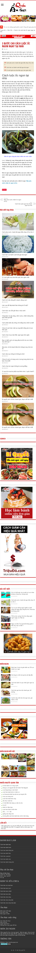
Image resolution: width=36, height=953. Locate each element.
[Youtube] (21, 950)
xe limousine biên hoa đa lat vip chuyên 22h (14, 794)
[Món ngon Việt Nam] (18, 18)
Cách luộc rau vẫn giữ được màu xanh (13, 310)
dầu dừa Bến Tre (11, 827)
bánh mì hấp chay (8, 807)
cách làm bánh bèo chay (9, 798)
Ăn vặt (2, 877)
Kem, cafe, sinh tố (5, 876)
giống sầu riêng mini (8, 814)
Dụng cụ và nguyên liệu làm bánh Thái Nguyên (15, 787)
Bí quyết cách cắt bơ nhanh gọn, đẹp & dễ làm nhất (17, 399)
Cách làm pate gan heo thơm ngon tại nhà (23, 204)
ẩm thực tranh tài (7, 801)
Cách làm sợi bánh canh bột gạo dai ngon (17, 67)
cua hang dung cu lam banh (10, 790)
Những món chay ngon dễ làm (8, 925)
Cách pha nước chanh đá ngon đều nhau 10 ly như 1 (18, 232)
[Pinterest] (19, 950)
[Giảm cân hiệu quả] (14, 539)
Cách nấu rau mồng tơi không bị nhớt (13, 354)
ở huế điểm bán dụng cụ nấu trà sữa (13, 803)
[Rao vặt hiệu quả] (14, 565)
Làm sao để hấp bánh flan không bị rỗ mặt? (15, 305)
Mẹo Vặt (9, 30)
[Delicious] (23, 950)
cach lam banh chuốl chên (10, 809)
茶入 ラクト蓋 (7, 811)
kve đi (4, 805)
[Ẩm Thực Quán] (18, 7)
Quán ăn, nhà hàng (5, 874)
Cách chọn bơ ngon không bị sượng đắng (14, 366)
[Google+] (14, 950)
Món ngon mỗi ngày (5, 911)
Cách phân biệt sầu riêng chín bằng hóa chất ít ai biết (18, 323)
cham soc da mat (11, 825)
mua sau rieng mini (8, 796)
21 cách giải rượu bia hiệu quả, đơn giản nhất (18, 70)
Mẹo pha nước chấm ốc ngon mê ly (12, 200)
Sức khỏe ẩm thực (5, 921)
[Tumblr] (24, 950)
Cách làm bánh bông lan (6, 850)
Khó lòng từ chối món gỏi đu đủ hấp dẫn (22, 675)
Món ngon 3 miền (5, 913)
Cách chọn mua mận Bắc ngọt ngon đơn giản (15, 335)
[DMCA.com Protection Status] (6, 944)
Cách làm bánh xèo (5, 859)
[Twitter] (17, 950)
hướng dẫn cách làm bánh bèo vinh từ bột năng (16, 816)
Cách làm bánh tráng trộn (7, 862)
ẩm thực (8, 932)
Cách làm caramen (5, 856)
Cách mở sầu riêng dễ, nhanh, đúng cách (14, 300)
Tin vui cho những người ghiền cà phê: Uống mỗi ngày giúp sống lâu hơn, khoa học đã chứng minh (23, 609)
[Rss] (11, 950)
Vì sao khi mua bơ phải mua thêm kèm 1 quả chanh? (18, 371)
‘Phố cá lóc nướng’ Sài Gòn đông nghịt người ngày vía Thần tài (19, 27)
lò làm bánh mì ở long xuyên (10, 785)
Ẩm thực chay (4, 912)
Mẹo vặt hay (3, 922)
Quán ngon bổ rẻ (4, 923)
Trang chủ (3, 30)
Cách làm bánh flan (5, 853)
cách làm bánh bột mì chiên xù (11, 792)
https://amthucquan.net (11, 942)
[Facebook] (15, 950)
